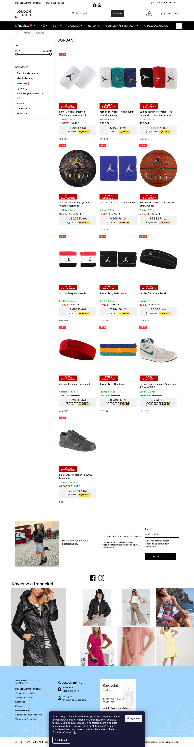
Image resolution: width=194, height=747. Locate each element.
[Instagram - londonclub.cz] (99, 5)
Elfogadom (133, 718)
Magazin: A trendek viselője (28, 3)
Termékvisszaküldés (54, 3)
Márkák (21, 113)
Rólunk (18, 706)
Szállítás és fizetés (24, 697)
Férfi (19, 103)
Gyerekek (22, 108)
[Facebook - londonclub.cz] (94, 5)
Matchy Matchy (25, 78)
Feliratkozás (161, 556)
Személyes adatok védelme (28, 714)
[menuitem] (25, 25)
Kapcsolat (20, 702)
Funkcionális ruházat (28, 73)
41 (141, 411)
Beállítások (61, 740)
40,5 (147, 411)
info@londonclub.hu (117, 708)
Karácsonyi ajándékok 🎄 (30, 93)
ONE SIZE (63, 139)
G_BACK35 (83, 132)
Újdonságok (23, 88)
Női (19, 98)
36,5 (61, 502)
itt (75, 732)
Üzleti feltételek (22, 710)
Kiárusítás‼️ (23, 83)
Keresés (117, 13)
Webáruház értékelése (26, 719)
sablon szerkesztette (161, 742)
